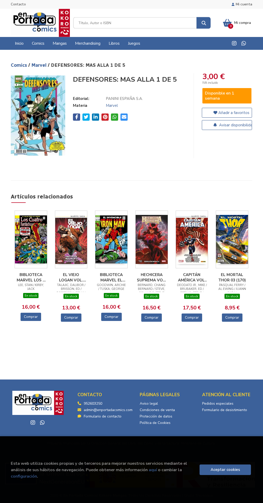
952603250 (93, 403)
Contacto (18, 4)
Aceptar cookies (225, 469)
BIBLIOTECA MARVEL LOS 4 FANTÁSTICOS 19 (31, 277)
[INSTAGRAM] (234, 43)
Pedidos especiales (217, 403)
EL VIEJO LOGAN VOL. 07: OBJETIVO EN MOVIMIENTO (71, 277)
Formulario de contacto (102, 416)
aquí (153, 470)
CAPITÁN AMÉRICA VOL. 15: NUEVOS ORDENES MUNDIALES (192, 277)
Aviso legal (149, 403)
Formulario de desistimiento (224, 409)
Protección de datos (156, 416)
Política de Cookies (155, 422)
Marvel (39, 65)
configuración (24, 476)
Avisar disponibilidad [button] (235, 125)
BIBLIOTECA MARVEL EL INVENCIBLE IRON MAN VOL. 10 (111, 277)
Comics (19, 65)
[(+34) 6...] (244, 43)
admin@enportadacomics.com (108, 409)
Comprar (31, 316)
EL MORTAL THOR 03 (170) (232, 277)
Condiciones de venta (157, 409)
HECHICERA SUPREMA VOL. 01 (151, 277)
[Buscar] (203, 23)
